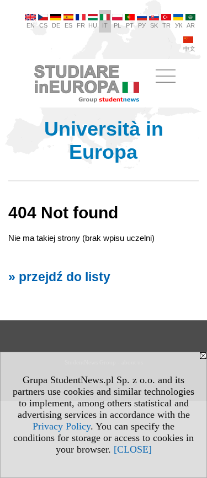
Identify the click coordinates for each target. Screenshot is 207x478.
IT (105, 25)
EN (30, 25)
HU (92, 25)
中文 (189, 48)
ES (68, 25)
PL (117, 25)
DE (56, 25)
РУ (142, 25)
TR (166, 25)
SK (154, 25)
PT (130, 25)
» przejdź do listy (59, 277)
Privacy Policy (62, 426)
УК (178, 25)
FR (81, 25)
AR (191, 25)
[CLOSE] (133, 449)
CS (43, 25)
